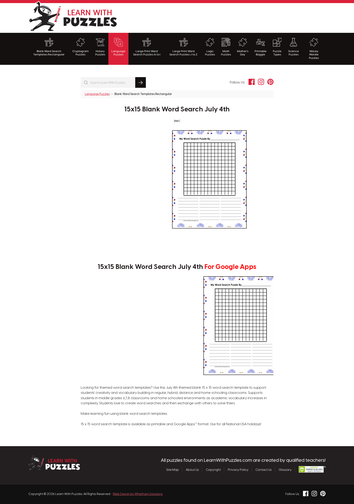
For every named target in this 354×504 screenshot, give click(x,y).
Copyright (213, 470)
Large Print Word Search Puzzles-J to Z (183, 53)
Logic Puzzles (210, 53)
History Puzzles (100, 53)
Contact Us (263, 470)
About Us (192, 470)
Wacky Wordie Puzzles (314, 54)
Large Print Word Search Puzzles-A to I (146, 53)
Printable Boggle (261, 53)
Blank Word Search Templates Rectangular (49, 53)
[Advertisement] (251, 17)
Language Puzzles (118, 53)
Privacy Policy (238, 470)
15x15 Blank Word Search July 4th (177, 109)
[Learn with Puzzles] (54, 469)
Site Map (172, 470)
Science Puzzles (293, 53)
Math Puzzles (226, 53)
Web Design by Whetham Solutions (138, 494)
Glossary (285, 470)
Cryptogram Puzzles (80, 53)
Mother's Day (242, 53)
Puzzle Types (277, 53)
